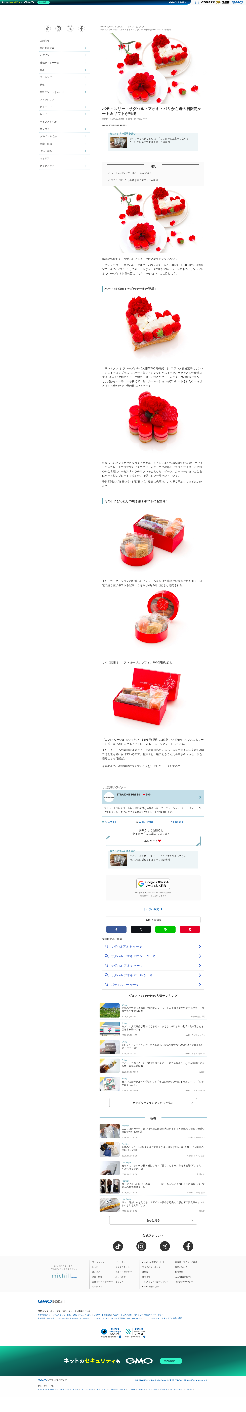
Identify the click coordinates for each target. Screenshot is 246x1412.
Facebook (178, 821)
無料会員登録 (47, 47)
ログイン (45, 55)
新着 (42, 69)
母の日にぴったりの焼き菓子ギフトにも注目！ (135, 180)
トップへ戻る (151, 909)
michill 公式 (196, 1017)
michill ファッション (196, 1137)
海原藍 (202, 1072)
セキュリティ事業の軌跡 (172, 1318)
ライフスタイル (48, 121)
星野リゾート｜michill (51, 92)
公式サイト (111, 821)
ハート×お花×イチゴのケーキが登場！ (131, 173)
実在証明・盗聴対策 (46, 1318)
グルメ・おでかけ (49, 136)
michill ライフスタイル (195, 1035)
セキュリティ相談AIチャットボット (148, 1315)
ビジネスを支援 (88, 1389)
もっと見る (153, 1220)
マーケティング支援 (117, 1389)
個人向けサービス (177, 1389)
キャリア (45, 158)
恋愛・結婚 (46, 143)
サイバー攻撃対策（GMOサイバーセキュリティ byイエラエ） (82, 1318)
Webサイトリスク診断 (122, 1315)
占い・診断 (46, 151)
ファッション (47, 99)
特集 (42, 84)
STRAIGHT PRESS (118, 125)
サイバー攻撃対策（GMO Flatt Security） (127, 1318)
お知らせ (45, 40)
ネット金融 (153, 1389)
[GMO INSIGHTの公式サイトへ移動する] (52, 1301)
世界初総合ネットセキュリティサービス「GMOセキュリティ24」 (65, 1315)
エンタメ (45, 128)
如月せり (201, 1174)
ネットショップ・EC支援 (68, 1389)
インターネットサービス (47, 1389)
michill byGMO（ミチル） (112, 26)
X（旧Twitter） (147, 821)
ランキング (46, 77)
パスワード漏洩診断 (102, 1315)
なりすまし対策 (153, 1318)
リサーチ (132, 1389)
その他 (189, 1389)
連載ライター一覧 (49, 62)
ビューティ (46, 106)
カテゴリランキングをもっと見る (153, 1102)
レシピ (43, 114)
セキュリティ (102, 1389)
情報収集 (142, 1389)
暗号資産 (163, 1389)
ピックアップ (47, 165)
